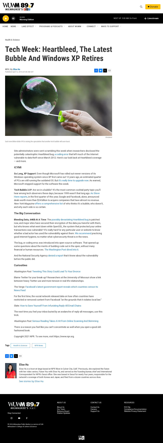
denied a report (55, 255)
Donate (154, 6)
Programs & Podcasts (51, 26)
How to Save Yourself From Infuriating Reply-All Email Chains (50, 305)
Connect (91, 26)
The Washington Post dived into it (61, 249)
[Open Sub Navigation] (18, 26)
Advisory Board (63, 411)
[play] (6, 18)
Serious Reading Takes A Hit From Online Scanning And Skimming (65, 321)
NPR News (39, 345)
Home (5, 26)
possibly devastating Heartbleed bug (70, 219)
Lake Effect (28, 26)
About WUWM (74, 26)
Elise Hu (16, 69)
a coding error (62, 154)
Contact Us (95, 407)
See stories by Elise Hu (31, 381)
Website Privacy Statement (135, 411)
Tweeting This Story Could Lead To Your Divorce (56, 271)
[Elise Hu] (11, 370)
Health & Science (12, 40)
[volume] (13, 18)
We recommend (83, 233)
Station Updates (63, 413)
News (13, 26)
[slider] (17, 18)
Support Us (95, 411)
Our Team (61, 409)
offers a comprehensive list (49, 203)
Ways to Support (110, 26)
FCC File (127, 407)
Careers (94, 409)
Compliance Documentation (135, 409)
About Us (60, 407)
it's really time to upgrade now (74, 180)
